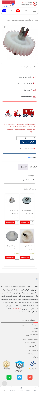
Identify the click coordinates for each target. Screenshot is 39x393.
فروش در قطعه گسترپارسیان (30, 325)
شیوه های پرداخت (33, 351)
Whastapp (9, 377)
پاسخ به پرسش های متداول (30, 339)
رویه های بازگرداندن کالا (31, 343)
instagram (30, 377)
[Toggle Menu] (34, 11)
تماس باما (35, 331)
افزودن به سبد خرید (28, 142)
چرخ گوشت (29, 20)
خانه (36, 20)
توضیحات (33, 167)
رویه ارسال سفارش (32, 354)
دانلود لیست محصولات (8, 2)
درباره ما (36, 328)
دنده (22, 20)
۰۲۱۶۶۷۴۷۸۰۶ (16, 309)
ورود (4, 6)
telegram (19, 377)
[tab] (33, 167)
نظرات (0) (23, 167)
